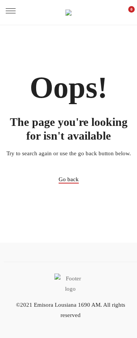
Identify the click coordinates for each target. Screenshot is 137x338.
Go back (69, 179)
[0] (127, 12)
